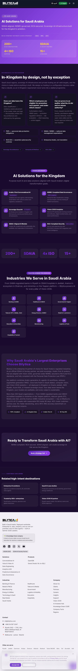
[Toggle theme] (69, 3)
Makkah (36, 648)
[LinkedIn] (9, 546)
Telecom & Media (33, 586)
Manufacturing (7, 589)
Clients (55, 586)
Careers (55, 592)
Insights (55, 595)
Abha (57, 648)
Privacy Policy (54, 658)
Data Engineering (8, 566)
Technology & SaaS (8, 595)
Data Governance (8, 575)
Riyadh (4, 648)
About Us (56, 584)
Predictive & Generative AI (11, 572)
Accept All (15, 665)
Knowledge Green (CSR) (61, 606)
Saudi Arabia (6, 601)
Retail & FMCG (7, 586)
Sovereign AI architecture (11, 149)
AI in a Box (49, 149)
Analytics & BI (7, 569)
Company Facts (58, 609)
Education (31, 595)
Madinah (42, 648)
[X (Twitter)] (19, 546)
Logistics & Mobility (34, 592)
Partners (56, 589)
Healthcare (31, 584)
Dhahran (29, 648)
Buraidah (67, 648)
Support (56, 598)
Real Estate (6, 598)
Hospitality (31, 598)
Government (32, 589)
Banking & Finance (8, 584)
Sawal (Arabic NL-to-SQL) (36, 563)
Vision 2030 (57, 601)
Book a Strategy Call (38, 453)
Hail (73, 648)
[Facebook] (4, 546)
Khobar (23, 648)
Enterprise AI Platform (32, 149)
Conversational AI (8, 560)
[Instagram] (14, 546)
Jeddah (10, 648)
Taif (62, 648)
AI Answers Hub (58, 603)
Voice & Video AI (8, 563)
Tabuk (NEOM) (51, 648)
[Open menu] (73, 3)
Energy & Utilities (8, 592)
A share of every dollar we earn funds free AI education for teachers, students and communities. (18, 538)
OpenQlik (31, 560)
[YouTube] (24, 546)
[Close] (73, 654)
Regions (56, 612)
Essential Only (29, 665)
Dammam (17, 648)
